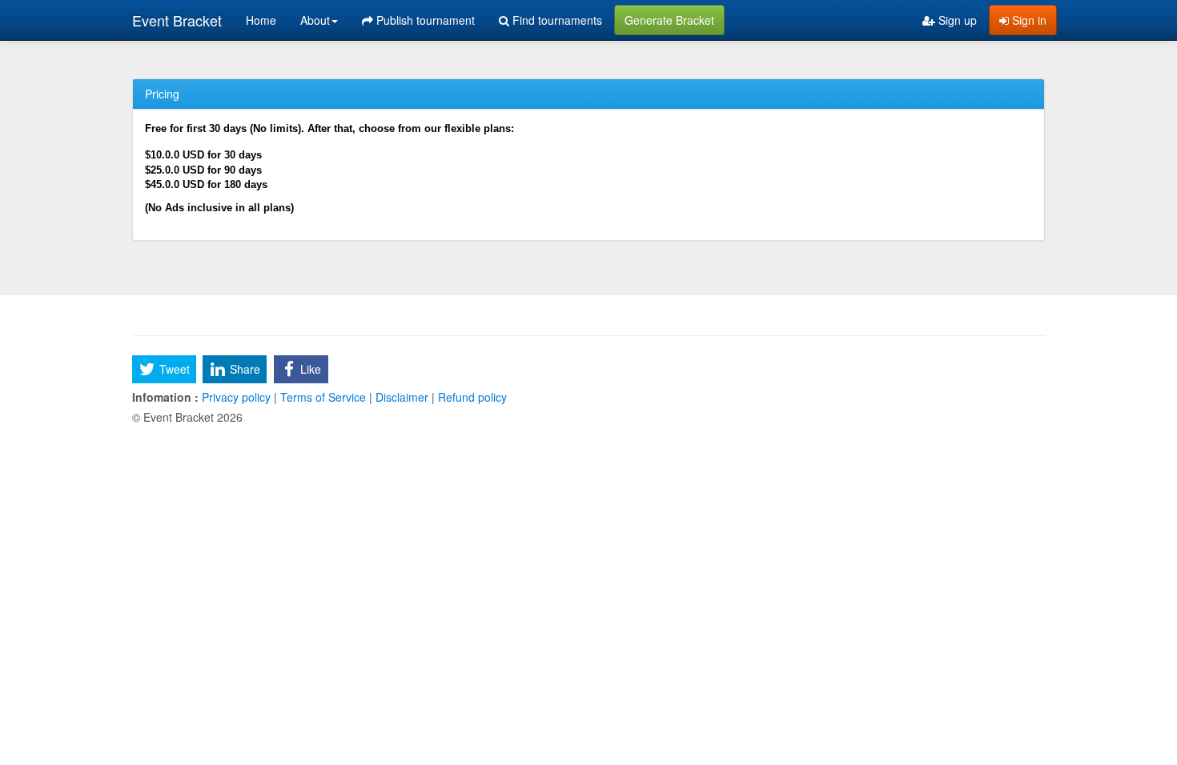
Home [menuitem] (261, 20)
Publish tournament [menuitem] (424, 20)
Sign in (1027, 20)
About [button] (315, 20)
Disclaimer (402, 397)
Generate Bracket (669, 20)
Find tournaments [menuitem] (555, 20)
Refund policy (471, 397)
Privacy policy (236, 397)
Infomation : (165, 397)
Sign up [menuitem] (956, 20)
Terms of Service (323, 397)
